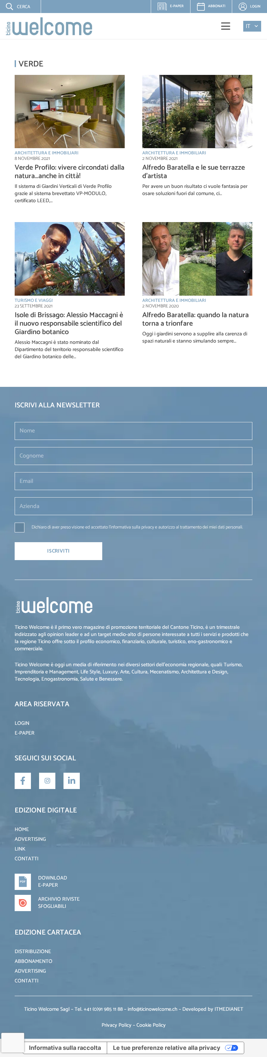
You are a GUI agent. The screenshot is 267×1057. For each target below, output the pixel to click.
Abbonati (216, 6)
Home (22, 829)
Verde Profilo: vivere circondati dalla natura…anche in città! (69, 172)
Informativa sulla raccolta (65, 1047)
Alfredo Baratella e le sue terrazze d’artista (193, 172)
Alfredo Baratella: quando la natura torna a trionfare (195, 319)
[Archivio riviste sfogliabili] (26, 903)
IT (248, 26)
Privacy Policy (117, 1025)
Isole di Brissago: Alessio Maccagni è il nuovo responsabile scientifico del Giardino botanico (69, 323)
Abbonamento (33, 961)
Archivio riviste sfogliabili (59, 903)
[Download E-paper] (26, 882)
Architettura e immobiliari (46, 153)
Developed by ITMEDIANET (212, 1009)
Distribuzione (33, 951)
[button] (13, 6)
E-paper (173, 8)
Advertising (30, 839)
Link (20, 849)
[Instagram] (47, 781)
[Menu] (226, 26)
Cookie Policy (151, 1025)
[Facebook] (23, 781)
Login (22, 723)
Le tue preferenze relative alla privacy (166, 1047)
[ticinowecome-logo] (49, 26)
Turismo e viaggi (34, 300)
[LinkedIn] (71, 781)
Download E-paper (52, 882)
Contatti (26, 858)
